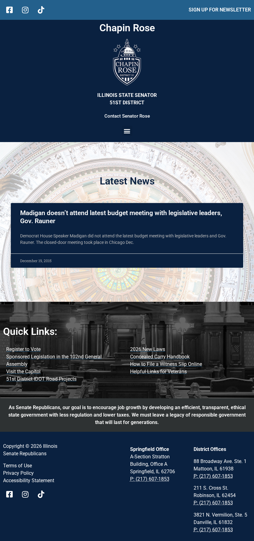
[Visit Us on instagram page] (27, 494)
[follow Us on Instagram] (27, 10)
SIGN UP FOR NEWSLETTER (220, 10)
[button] (127, 131)
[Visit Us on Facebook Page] (11, 494)
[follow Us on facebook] (11, 10)
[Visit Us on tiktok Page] (43, 494)
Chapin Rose (127, 28)
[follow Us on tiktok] (43, 10)
